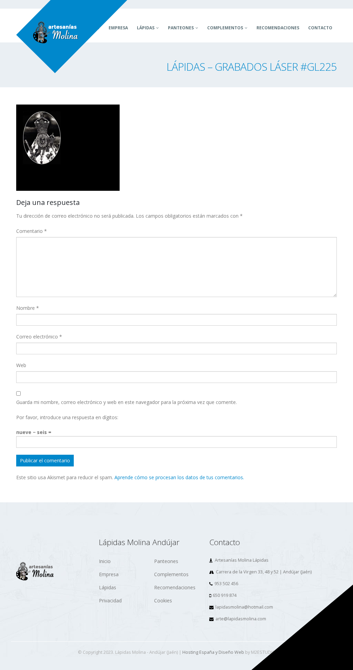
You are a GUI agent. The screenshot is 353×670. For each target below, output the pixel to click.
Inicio (105, 561)
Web (21, 365)
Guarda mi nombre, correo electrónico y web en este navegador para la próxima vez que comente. (126, 402)
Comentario (31, 231)
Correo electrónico (39, 336)
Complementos (225, 28)
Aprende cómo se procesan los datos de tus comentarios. (179, 477)
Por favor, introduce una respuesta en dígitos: (67, 417)
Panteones (181, 28)
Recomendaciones (277, 28)
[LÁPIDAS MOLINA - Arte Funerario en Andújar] (72, 36)
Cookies (163, 600)
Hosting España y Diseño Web (213, 652)
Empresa (109, 574)
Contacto (320, 28)
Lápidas (145, 28)
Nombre (27, 308)
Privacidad (110, 600)
